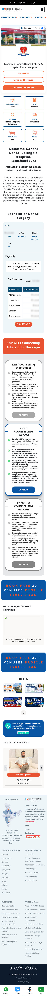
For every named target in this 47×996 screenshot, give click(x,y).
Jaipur (11, 843)
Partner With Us (33, 837)
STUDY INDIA (40, 17)
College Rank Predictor (10, 913)
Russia (4, 889)
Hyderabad (15, 838)
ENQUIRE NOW (23, 324)
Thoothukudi (6, 835)
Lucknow (7, 840)
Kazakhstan (6, 866)
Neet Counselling (8, 906)
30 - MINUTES (23, 590)
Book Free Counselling (23, 87)
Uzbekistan (5, 893)
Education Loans (31, 872)
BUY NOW (23, 415)
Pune (14, 830)
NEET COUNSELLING (8, 17)
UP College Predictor (33, 928)
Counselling (30, 854)
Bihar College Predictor (34, 949)
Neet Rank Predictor (9, 910)
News (27, 825)
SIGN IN (23, 733)
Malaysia (5, 873)
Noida (8, 830)
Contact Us (29, 833)
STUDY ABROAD (25, 17)
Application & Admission (35, 865)
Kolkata (17, 835)
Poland (4, 885)
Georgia (4, 862)
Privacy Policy (23, 982)
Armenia (4, 854)
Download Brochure (23, 80)
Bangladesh (6, 858)
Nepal (3, 881)
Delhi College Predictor (34, 932)
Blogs (27, 829)
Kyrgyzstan (5, 869)
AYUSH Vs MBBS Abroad (34, 906)
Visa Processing (31, 876)
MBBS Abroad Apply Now (29, 3)
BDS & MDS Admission (10, 917)
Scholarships (30, 869)
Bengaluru (11, 833)
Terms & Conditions (23, 978)
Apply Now (23, 73)
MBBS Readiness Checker (35, 910)
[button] (41, 768)
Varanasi (5, 838)
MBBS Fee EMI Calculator (35, 913)
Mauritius (5, 877)
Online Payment (15, 3)
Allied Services (31, 880)
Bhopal (16, 840)
